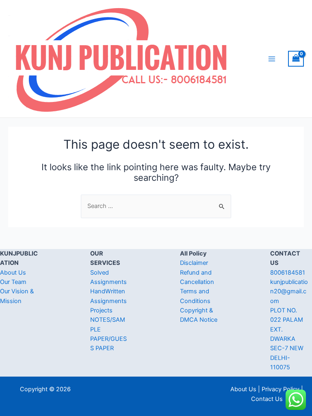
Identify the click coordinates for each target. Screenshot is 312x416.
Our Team (13, 282)
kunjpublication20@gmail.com (289, 291)
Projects (101, 310)
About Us (13, 272)
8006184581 (287, 272)
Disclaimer (194, 262)
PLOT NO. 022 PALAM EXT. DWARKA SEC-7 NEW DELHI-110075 (286, 339)
